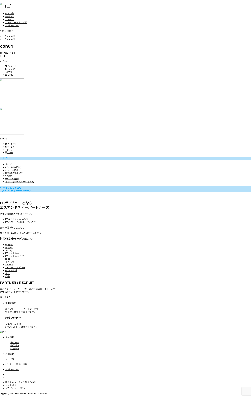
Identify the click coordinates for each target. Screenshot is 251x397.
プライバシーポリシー (16, 388)
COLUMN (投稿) (13, 167)
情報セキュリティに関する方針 (20, 382)
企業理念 (14, 345)
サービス (9, 19)
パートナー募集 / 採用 (16, 22)
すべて (8, 164)
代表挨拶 (14, 348)
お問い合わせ (12, 25)
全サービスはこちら (23, 238)
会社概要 (14, 342)
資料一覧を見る (20, 233)
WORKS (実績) (12, 178)
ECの (20, 222)
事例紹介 (9, 16)
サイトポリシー (13, 385)
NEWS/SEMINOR (14, 173)
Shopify (9, 176)
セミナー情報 (12, 170)
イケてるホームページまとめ (19, 181)
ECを (16, 219)
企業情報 (9, 13)
